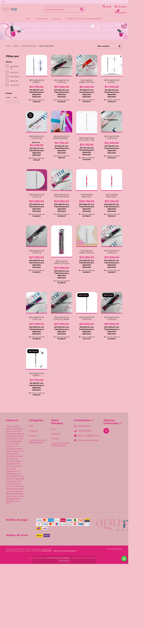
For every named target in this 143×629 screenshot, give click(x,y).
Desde (8, 97)
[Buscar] (82, 9)
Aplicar (22, 102)
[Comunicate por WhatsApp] (124, 558)
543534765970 (84, 426)
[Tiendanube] (114, 549)
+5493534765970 (85, 431)
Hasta (15, 97)
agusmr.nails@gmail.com (89, 435)
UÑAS (16, 46)
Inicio (28, 19)
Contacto (56, 19)
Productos (41, 19)
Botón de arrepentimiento (65, 551)
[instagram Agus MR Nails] (3, 2)
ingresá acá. (46, 551)
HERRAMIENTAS (29, 46)
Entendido (64, 561)
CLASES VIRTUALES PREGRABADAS (84, 19)
